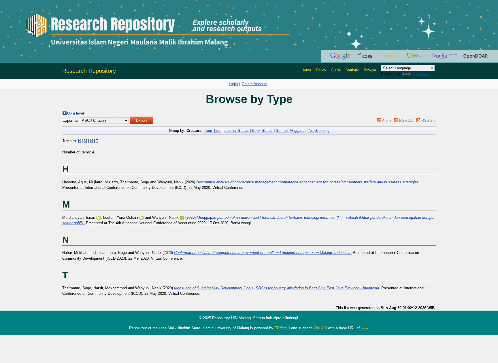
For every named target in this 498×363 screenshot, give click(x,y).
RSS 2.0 (428, 120)
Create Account (254, 84)
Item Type (213, 130)
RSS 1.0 (406, 120)
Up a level (75, 113)
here (364, 328)
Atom (386, 120)
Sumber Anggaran (290, 130)
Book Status (262, 130)
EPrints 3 (282, 328)
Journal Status (237, 130)
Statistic (352, 70)
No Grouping (319, 130)
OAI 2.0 (320, 328)
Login (233, 84)
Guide (336, 70)
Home (306, 70)
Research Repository (89, 71)
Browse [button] (370, 70)
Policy (321, 70)
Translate (420, 74)
